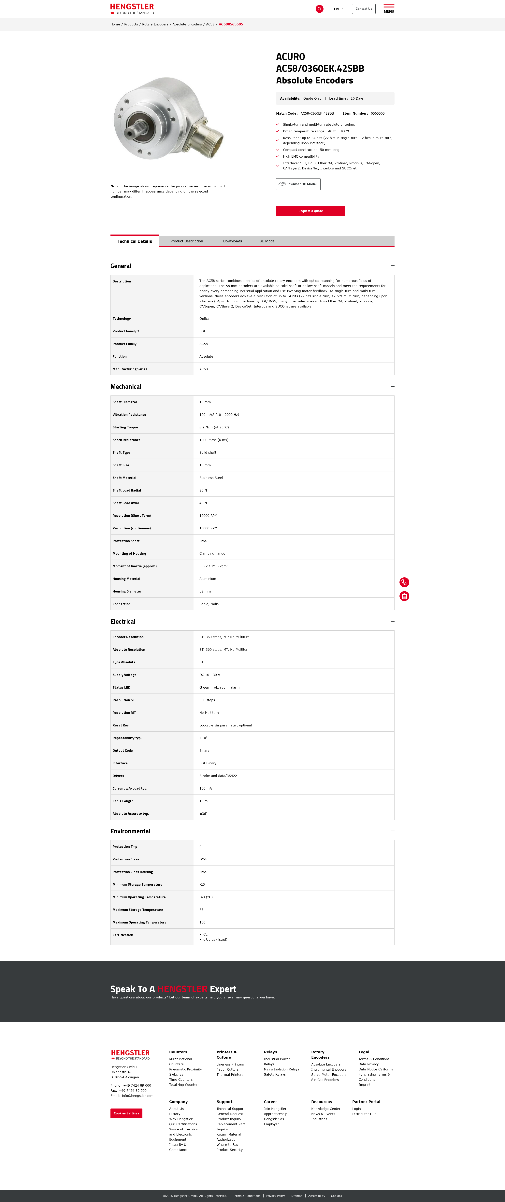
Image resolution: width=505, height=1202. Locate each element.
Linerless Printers (230, 1064)
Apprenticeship (275, 1114)
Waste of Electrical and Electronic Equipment (183, 1134)
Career (270, 1101)
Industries (319, 1119)
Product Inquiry (229, 1119)
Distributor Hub (364, 1114)
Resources (321, 1101)
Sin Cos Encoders (325, 1079)
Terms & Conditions (374, 1059)
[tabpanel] (252, 604)
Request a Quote (310, 210)
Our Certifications (183, 1124)
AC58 (210, 24)
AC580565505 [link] (231, 24)
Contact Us (364, 8)
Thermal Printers (230, 1074)
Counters (178, 1052)
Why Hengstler (181, 1119)
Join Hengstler (275, 1108)
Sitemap (296, 1195)
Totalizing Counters (184, 1084)
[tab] (134, 241)
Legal (364, 1052)
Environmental (130, 831)
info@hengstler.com (137, 1095)
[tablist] (252, 241)
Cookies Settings (126, 1113)
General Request (230, 1114)
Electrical (123, 621)
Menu (389, 10)
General (121, 266)
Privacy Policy (275, 1195)
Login (356, 1108)
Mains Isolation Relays (281, 1069)
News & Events (323, 1114)
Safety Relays (275, 1074)
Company (178, 1101)
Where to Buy (227, 1144)
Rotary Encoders (155, 24)
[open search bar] (320, 9)
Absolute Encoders (187, 24)
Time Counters (181, 1079)
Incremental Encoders (328, 1069)
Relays (270, 1052)
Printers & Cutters (227, 1054)
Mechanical (126, 386)
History (174, 1114)
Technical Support (231, 1108)
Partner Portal (366, 1101)
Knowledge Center (325, 1108)
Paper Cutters (227, 1069)
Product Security (230, 1150)
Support (225, 1101)
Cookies (336, 1195)
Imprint (364, 1084)
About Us (176, 1108)
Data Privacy (369, 1064)
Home (115, 24)
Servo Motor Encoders (328, 1074)
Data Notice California (376, 1069)
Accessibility (316, 1195)
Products (131, 24)
